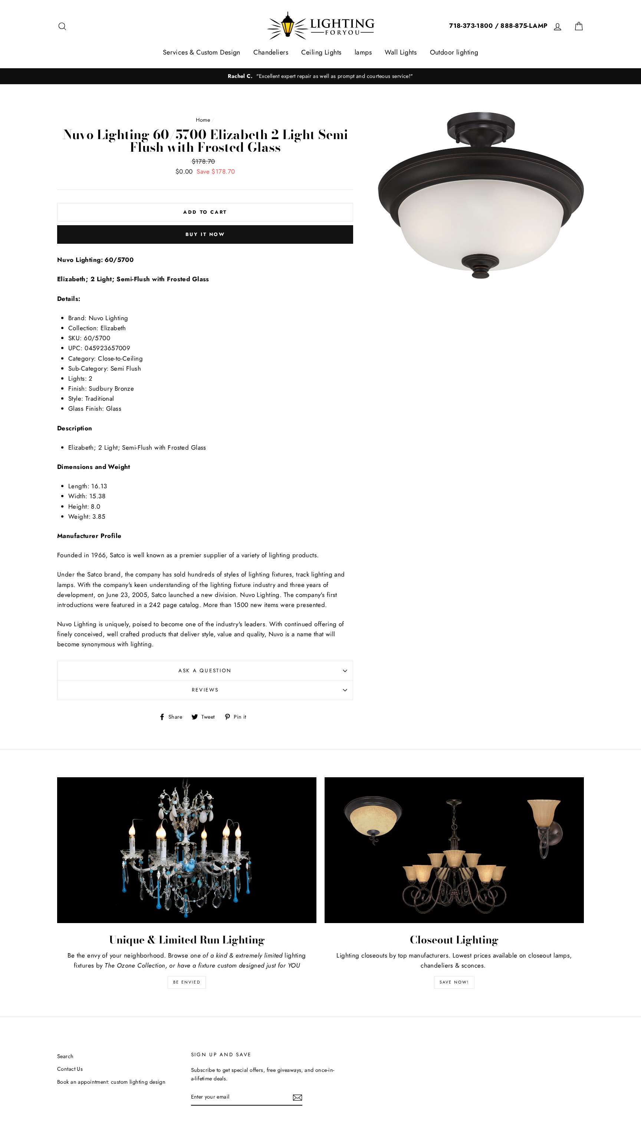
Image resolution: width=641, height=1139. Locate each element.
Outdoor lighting (454, 52)
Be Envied (186, 982)
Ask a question (205, 670)
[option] (320, 76)
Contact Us (70, 1069)
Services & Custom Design (201, 52)
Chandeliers (270, 52)
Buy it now (205, 234)
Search (65, 1056)
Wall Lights (401, 52)
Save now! (454, 982)
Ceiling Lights (321, 52)
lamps (363, 52)
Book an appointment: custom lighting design (111, 1082)
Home (203, 120)
